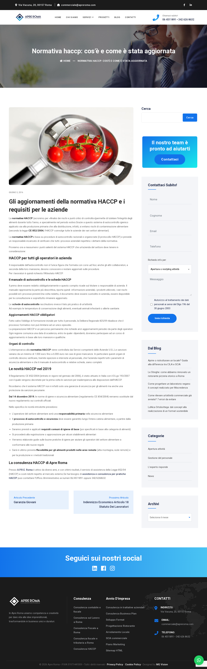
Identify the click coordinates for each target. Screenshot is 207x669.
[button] (199, 660)
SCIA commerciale (116, 638)
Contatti (130, 17)
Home (58, 17)
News (151, 476)
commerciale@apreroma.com (177, 624)
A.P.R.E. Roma (25, 469)
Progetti (103, 17)
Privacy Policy (115, 664)
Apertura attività (156, 448)
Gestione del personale (160, 458)
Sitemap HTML (114, 650)
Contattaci (169, 159)
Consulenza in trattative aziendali (125, 607)
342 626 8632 (186, 19)
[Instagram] (112, 568)
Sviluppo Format (115, 619)
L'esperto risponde (158, 467)
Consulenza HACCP (85, 648)
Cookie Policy (133, 664)
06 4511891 (169, 19)
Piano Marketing (115, 644)
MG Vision (162, 664)
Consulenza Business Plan (121, 613)
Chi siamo (72, 17)
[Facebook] (103, 568)
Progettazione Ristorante (120, 625)
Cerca (146, 109)
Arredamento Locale (118, 632)
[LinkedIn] (94, 568)
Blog (117, 17)
